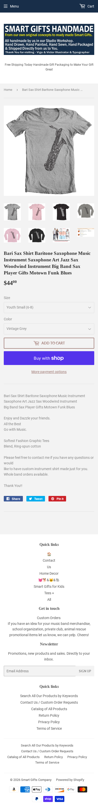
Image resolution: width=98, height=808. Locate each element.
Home (8, 90)
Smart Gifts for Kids (49, 586)
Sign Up (85, 671)
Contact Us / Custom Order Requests (49, 702)
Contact (49, 560)
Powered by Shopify (70, 780)
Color (8, 319)
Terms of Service (49, 728)
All (49, 600)
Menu (14, 6)
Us (49, 567)
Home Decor (49, 573)
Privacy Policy (49, 722)
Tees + (49, 593)
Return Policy (49, 715)
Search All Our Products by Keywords (49, 696)
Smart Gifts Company (36, 780)
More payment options (49, 372)
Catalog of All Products (49, 709)
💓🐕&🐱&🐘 (49, 580)
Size (7, 298)
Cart (90, 6)
